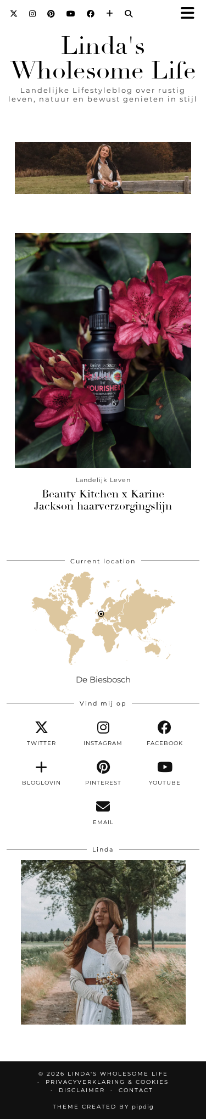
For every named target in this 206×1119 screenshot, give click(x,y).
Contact (136, 1090)
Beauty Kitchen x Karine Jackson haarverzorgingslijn (103, 500)
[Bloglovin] (110, 14)
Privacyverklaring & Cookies (107, 1082)
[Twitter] (14, 14)
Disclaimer (82, 1090)
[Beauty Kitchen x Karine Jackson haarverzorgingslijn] (103, 350)
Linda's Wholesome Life (103, 58)
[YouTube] (71, 14)
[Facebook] (91, 14)
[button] (191, 14)
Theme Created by (103, 1106)
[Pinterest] (51, 14)
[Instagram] (32, 14)
